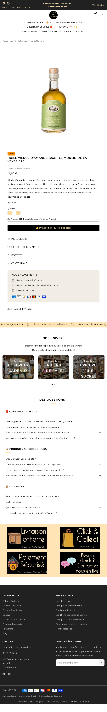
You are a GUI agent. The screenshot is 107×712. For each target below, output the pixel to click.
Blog (5, 633)
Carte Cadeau (30, 31)
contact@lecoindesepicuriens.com (16, 7)
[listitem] (58, 5)
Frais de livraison (63, 601)
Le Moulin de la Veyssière (19, 169)
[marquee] (53, 325)
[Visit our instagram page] (8, 3)
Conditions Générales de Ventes (71, 615)
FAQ (94, 5)
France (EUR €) (9, 690)
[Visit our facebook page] (4, 3)
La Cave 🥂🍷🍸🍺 (68, 27)
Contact (80, 31)
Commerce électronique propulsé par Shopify (20, 696)
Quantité (11, 209)
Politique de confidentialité (69, 605)
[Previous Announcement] (35, 5)
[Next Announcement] (82, 5)
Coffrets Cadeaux (11, 601)
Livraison (100, 5)
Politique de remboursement (70, 619)
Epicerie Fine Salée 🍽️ (68, 22)
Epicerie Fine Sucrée (12, 610)
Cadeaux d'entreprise (13, 624)
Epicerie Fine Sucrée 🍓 (39, 27)
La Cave (6, 615)
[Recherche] (88, 14)
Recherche (8, 629)
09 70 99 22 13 (10, 653)
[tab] (52, 384)
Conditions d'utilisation (66, 610)
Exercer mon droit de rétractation (72, 624)
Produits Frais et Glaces (56, 31)
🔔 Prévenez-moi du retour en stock (53, 228)
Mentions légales (64, 629)
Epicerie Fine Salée (12, 605)
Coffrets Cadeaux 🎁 (37, 22)
